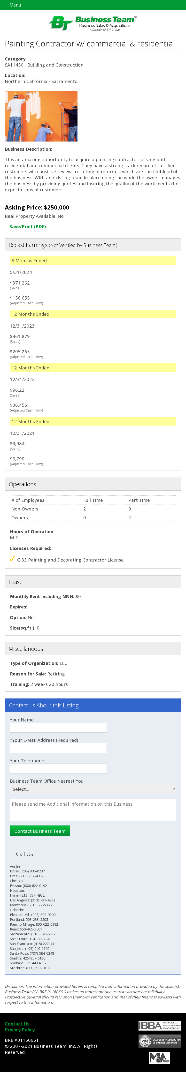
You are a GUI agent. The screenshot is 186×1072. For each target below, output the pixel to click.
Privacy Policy (20, 1030)
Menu (14, 5)
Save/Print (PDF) (27, 226)
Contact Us (17, 1023)
